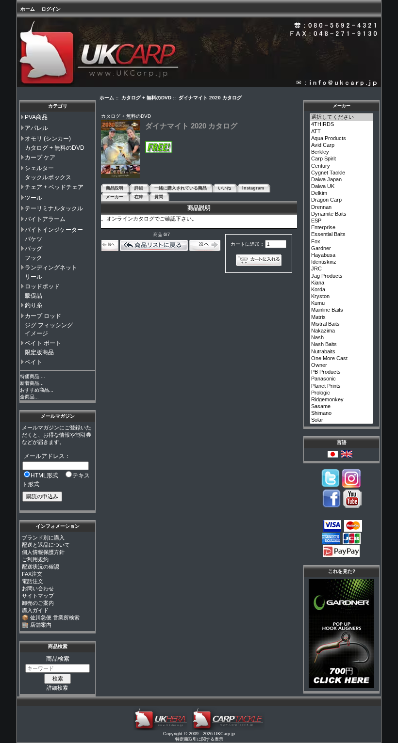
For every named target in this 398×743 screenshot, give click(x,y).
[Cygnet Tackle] (341, 173)
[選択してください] (341, 117)
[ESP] (341, 221)
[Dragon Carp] (341, 200)
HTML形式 (44, 475)
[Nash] (341, 337)
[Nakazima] (341, 331)
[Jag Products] (341, 276)
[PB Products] (341, 372)
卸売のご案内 (38, 603)
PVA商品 (36, 117)
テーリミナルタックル (54, 208)
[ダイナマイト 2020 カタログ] (120, 176)
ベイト (33, 362)
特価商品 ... (32, 376)
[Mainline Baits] (341, 310)
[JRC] (341, 269)
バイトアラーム (45, 219)
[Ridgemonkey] (341, 399)
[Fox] (341, 241)
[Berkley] (341, 152)
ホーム (27, 9)
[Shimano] (341, 413)
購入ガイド (35, 610)
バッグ (33, 248)
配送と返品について (46, 545)
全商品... (29, 396)
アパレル (36, 128)
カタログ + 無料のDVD (54, 147)
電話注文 (32, 581)
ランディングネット (51, 267)
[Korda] (341, 289)
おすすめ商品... (36, 390)
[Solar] (341, 420)
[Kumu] (341, 303)
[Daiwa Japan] (341, 179)
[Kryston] (341, 296)
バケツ (33, 239)
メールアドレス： (47, 456)
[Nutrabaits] (341, 351)
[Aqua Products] (341, 138)
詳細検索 (57, 688)
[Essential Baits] (341, 234)
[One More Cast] (341, 358)
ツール (33, 197)
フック (33, 257)
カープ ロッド (43, 316)
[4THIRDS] (341, 124)
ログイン (51, 9)
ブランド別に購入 (43, 537)
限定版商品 (39, 352)
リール (33, 276)
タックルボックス (48, 177)
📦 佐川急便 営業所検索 (51, 617)
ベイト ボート (43, 343)
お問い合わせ (38, 588)
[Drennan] (341, 207)
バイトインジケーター (54, 229)
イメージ (36, 333)
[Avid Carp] (341, 145)
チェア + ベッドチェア (54, 187)
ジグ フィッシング (49, 325)
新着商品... (32, 383)
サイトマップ (38, 596)
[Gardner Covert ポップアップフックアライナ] (341, 686)
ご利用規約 (35, 559)
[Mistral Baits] (341, 324)
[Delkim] (341, 193)
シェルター (39, 168)
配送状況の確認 (40, 566)
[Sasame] (341, 406)
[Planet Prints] (341, 386)
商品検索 (57, 646)
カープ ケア (40, 157)
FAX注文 (32, 574)
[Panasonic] (341, 379)
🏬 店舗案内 (36, 625)
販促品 (33, 295)
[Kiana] (341, 283)
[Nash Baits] (341, 344)
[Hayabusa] (341, 255)
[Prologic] (341, 393)
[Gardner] (341, 248)
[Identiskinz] (341, 262)
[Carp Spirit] (341, 159)
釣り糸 (33, 305)
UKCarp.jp (224, 733)
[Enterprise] (341, 227)
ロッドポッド (42, 286)
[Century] (341, 166)
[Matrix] (341, 317)
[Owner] (341, 365)
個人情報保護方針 (43, 552)
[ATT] (341, 131)
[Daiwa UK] (341, 186)
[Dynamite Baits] (341, 214)
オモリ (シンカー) (48, 138)
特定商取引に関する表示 (199, 739)
